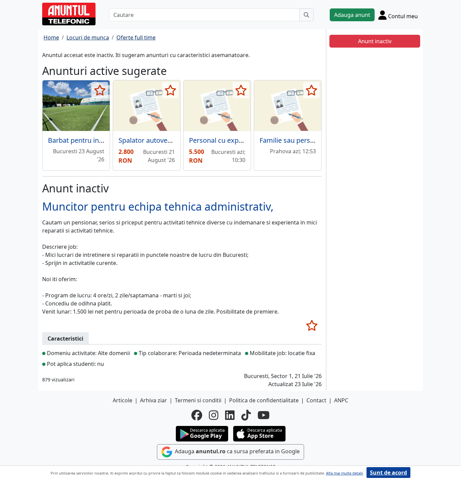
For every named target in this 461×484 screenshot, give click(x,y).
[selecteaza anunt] (99, 90)
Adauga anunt (352, 15)
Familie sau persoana (293, 140)
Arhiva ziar (153, 400)
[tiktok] (246, 415)
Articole (122, 400)
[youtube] (263, 415)
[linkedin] (230, 415)
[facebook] (196, 415)
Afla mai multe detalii (344, 473)
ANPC (341, 400)
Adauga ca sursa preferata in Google (236, 451)
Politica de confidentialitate (264, 400)
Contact (316, 400)
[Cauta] (306, 14)
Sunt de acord (388, 472)
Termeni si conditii (198, 400)
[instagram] (213, 415)
